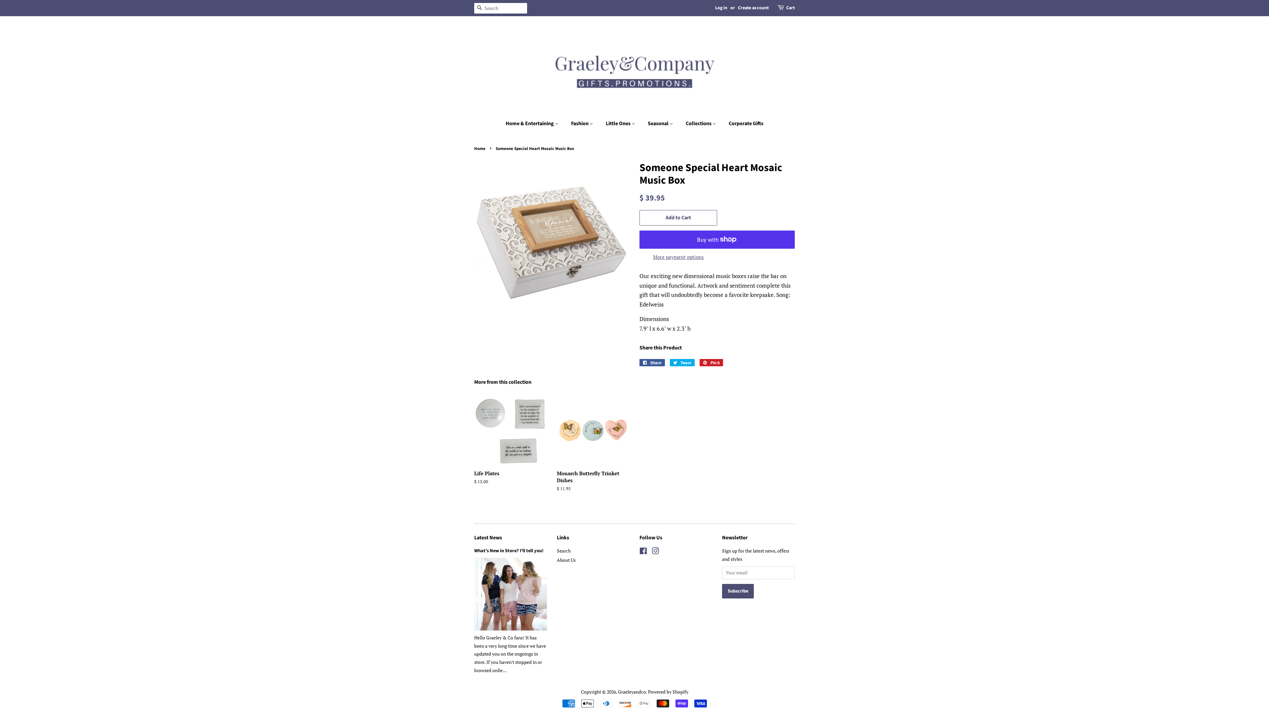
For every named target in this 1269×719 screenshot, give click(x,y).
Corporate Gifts (746, 123)
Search (564, 551)
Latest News (488, 537)
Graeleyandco (632, 692)
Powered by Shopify (668, 692)
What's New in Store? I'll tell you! (509, 550)
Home (479, 149)
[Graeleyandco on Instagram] (655, 552)
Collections (699, 123)
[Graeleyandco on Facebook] (643, 552)
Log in (721, 8)
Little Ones (619, 123)
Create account (753, 8)
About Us (566, 560)
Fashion (580, 123)
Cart (790, 8)
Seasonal (659, 123)
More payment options (678, 257)
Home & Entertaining (530, 123)
